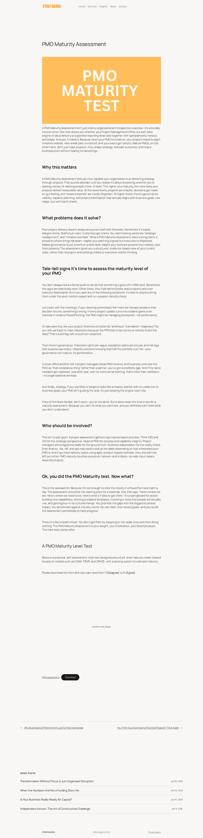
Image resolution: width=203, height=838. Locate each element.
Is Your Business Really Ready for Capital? (46, 799)
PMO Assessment (50, 677)
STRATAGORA (48, 832)
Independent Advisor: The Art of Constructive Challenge (55, 808)
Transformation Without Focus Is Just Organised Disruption (57, 781)
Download (70, 677)
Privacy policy (154, 832)
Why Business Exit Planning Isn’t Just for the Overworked (53, 727)
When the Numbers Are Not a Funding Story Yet (49, 790)
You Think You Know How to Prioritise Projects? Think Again (148, 727)
